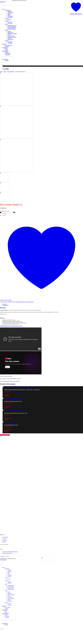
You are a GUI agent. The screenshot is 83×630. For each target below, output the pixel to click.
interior (32, 301)
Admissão (9, 569)
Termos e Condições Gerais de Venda (10, 551)
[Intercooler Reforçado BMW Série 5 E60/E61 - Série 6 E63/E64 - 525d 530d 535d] (20, 386)
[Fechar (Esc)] (4, 628)
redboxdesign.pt (3, 559)
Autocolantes (7, 616)
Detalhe (4, 606)
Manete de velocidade (11, 594)
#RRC (22, 301)
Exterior (6, 602)
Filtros (6, 612)
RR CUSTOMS (10, 71)
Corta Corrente (10, 597)
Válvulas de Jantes (10, 589)
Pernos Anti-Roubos (11, 588)
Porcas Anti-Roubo (11, 586)
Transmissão (10, 575)
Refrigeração (10, 571)
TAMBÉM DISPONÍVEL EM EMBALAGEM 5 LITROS (11, 326)
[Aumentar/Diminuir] (0, 628)
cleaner (26, 301)
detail (29, 301)
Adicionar (2, 214)
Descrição (5, 304)
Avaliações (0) (5, 305)
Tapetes (9, 595)
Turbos (9, 572)
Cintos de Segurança (11, 598)
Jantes (6, 584)
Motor (9, 573)
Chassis (6, 580)
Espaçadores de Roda (11, 585)
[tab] (43, 304)
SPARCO (9, 599)
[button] (42, 406)
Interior (6, 590)
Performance (7, 568)
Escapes (6, 577)
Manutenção (5, 609)
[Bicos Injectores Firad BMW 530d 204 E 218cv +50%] (14, 410)
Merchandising (6, 613)
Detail (5, 71)
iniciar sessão (6, 381)
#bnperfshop (18, 301)
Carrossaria (9, 603)
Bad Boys (6, 608)
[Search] (1, 6)
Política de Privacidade (7, 553)
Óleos (6, 611)
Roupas (6, 614)
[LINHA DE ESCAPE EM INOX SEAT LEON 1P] (14, 398)
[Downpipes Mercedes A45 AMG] (10, 422)
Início (1, 71)
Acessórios (9, 576)
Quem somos (5, 537)
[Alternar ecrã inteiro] (1, 628)
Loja (3, 567)
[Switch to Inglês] (7, 60)
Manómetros (10, 593)
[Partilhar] (3, 628)
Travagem (9, 581)
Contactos (5, 538)
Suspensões (9, 582)
